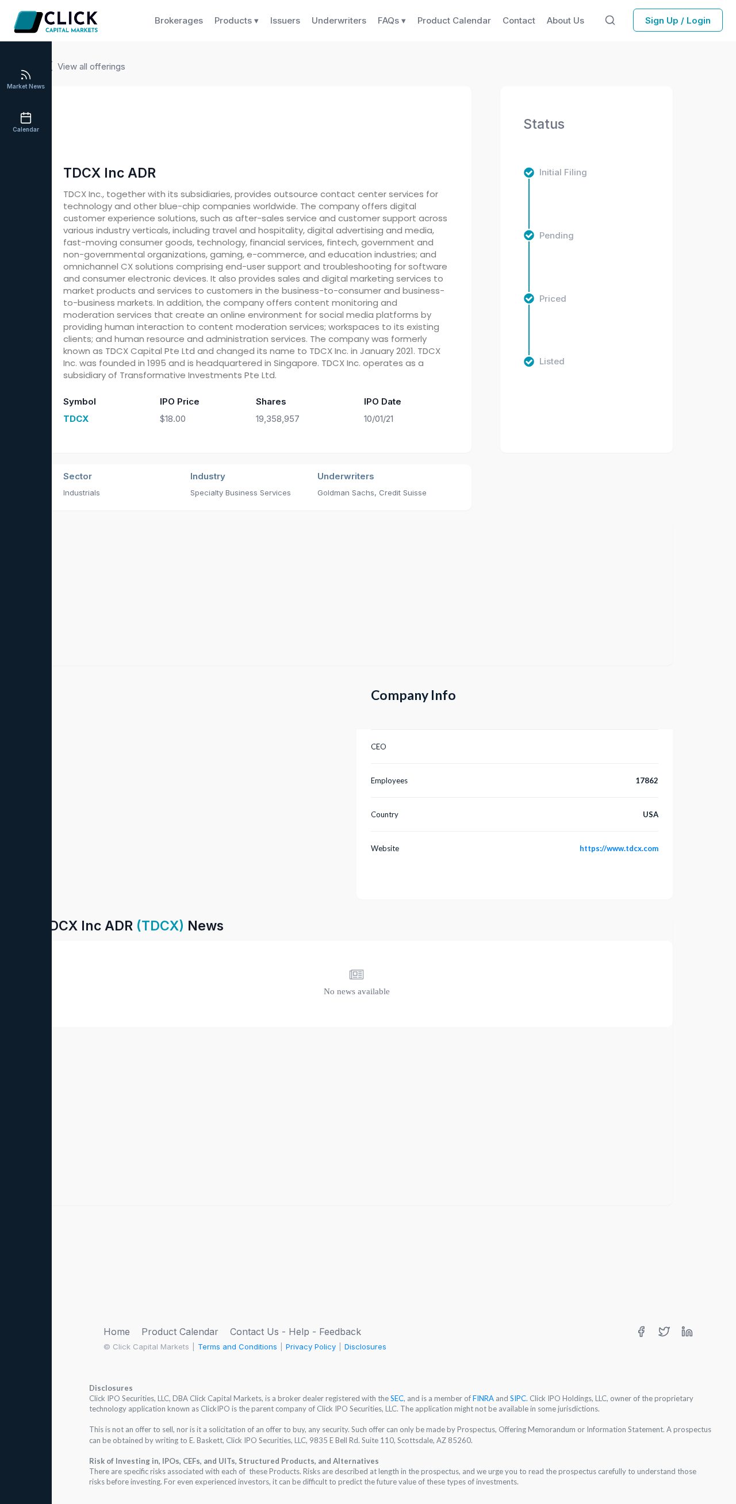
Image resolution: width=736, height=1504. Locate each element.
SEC (397, 1398)
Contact (519, 20)
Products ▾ (236, 20)
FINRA (483, 1398)
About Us (565, 20)
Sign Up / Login (678, 20)
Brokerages (179, 20)
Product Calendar (179, 1331)
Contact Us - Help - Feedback (295, 1331)
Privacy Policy (311, 1346)
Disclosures (365, 1346)
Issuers (285, 20)
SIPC (518, 1398)
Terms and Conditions (237, 1346)
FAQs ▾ (392, 20)
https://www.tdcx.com (619, 848)
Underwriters (339, 20)
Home (116, 1331)
